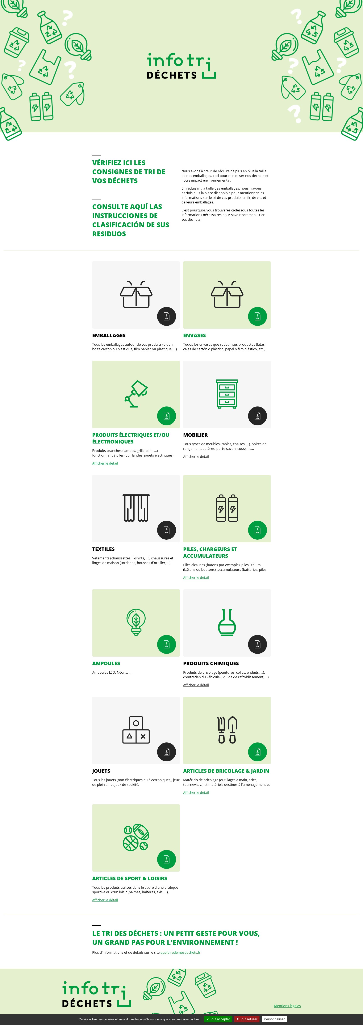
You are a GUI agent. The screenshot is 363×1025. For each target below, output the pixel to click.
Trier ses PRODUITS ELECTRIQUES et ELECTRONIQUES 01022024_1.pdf (166, 644)
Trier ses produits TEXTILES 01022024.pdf (166, 530)
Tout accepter (219, 1019)
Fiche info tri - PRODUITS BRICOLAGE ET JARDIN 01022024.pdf (257, 751)
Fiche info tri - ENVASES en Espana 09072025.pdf (257, 316)
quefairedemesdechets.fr (180, 952)
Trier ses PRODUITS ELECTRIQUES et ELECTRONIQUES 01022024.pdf (166, 415)
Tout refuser (248, 1019)
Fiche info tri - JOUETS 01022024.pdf (166, 751)
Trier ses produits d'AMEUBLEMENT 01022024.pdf (257, 415)
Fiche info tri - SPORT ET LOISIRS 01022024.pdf (166, 859)
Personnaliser (274, 1019)
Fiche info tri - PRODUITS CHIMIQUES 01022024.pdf (257, 644)
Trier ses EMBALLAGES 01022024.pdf (166, 316)
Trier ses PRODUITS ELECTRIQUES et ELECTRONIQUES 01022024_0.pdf (257, 530)
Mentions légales (287, 1006)
